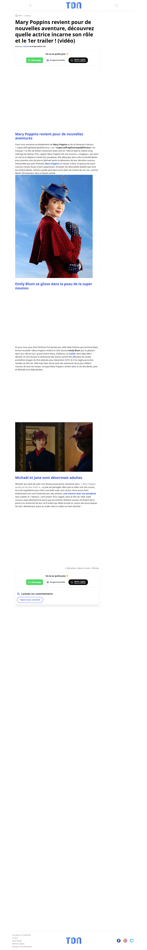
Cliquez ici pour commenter (30, 600)
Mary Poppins (52, 163)
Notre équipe (17, 941)
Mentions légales (18, 944)
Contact (15, 938)
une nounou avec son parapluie (79, 493)
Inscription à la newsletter (21, 935)
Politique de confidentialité (22, 946)
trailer (72, 353)
